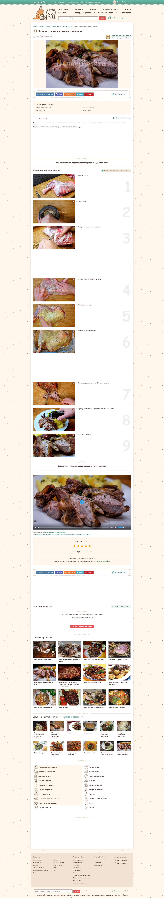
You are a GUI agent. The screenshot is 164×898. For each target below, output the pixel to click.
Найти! (102, 18)
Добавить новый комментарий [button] (82, 626)
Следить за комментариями (121, 606)
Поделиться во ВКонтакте (46, 94)
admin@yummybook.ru (103, 561)
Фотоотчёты (79, 9)
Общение (93, 9)
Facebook (59, 94)
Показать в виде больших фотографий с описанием (117, 170)
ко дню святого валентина (83, 534)
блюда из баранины (57, 534)
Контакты (127, 9)
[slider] (73, 527)
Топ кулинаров (63, 9)
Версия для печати (120, 94)
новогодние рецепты (70, 534)
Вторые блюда (48, 532)
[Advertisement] (82, 142)
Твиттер (81, 94)
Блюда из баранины (59, 532)
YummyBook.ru (44, 13)
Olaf (40, 118)
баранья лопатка (46, 534)
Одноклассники (70, 94)
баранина (38, 534)
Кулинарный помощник (110, 9)
